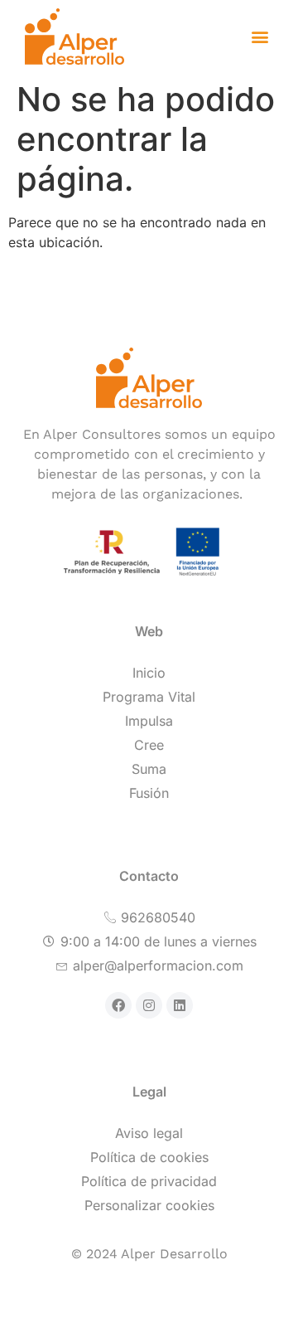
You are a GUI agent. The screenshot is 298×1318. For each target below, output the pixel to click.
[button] (259, 37)
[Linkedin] (179, 1005)
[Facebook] (118, 1005)
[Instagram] (149, 1005)
